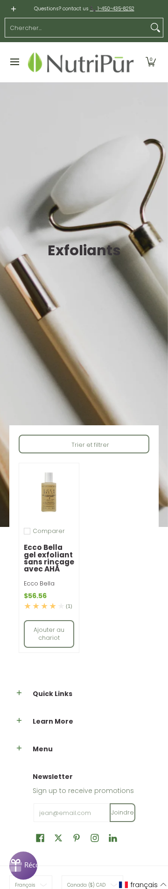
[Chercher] (155, 27)
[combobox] (76, 27)
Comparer (49, 531)
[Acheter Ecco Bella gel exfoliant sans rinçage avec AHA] (49, 493)
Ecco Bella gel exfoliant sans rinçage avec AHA (49, 558)
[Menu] (14, 62)
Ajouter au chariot (49, 634)
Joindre (122, 812)
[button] (151, 62)
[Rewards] (23, 866)
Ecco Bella (39, 583)
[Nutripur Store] (81, 62)
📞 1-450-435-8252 (112, 8)
